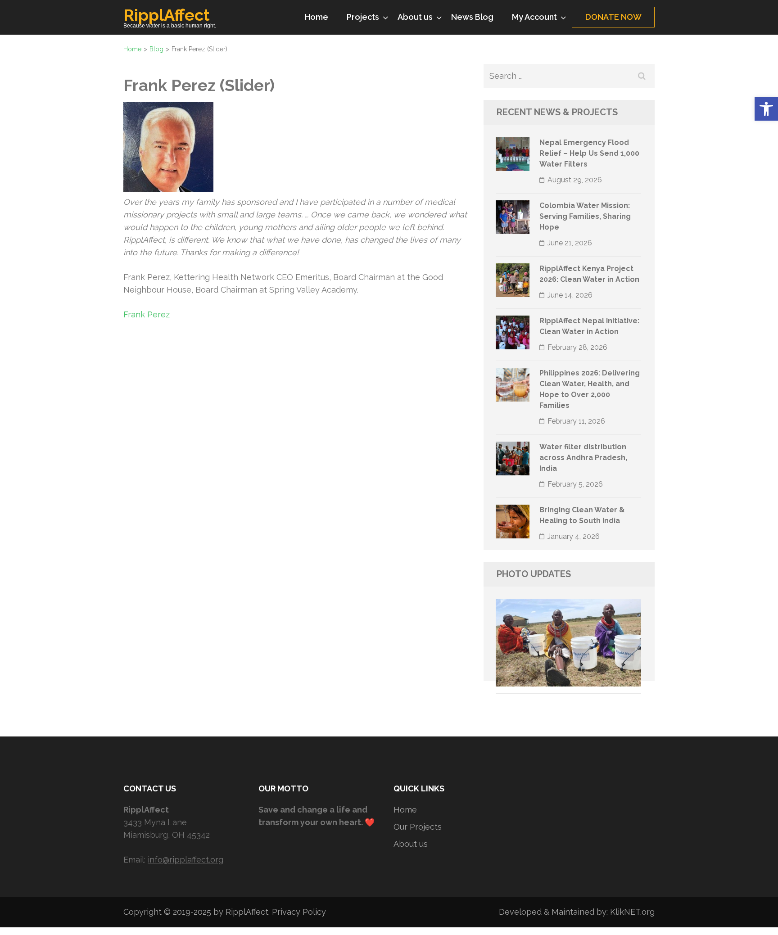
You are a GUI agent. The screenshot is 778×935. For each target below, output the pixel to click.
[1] (491, 673)
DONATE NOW (613, 17)
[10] (568, 673)
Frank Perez (146, 314)
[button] (766, 109)
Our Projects (418, 826)
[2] (500, 673)
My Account (534, 17)
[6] (534, 673)
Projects (363, 17)
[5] (525, 673)
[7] (542, 673)
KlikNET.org (632, 912)
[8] (551, 673)
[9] (559, 673)
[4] (517, 673)
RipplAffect (166, 14)
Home (316, 17)
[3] (508, 673)
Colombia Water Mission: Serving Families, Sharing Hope (585, 216)
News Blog (472, 17)
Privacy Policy (299, 912)
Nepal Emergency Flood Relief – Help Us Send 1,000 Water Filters (589, 153)
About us (415, 17)
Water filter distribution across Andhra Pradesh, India (583, 458)
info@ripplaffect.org (185, 859)
